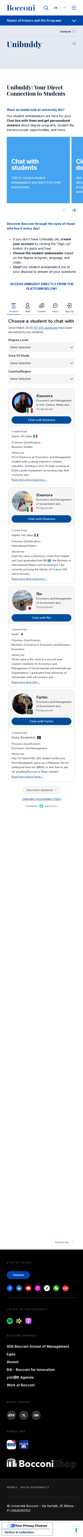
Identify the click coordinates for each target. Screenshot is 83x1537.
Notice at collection (19, 1532)
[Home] (21, 8)
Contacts (65, 31)
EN (56, 7)
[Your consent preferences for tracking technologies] (76, 1530)
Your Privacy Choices (31, 1526)
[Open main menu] (74, 8)
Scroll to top (62, 1242)
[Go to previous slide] (64, 211)
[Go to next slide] (74, 211)
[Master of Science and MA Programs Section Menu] (74, 20)
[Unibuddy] (41, 768)
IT (65, 7)
